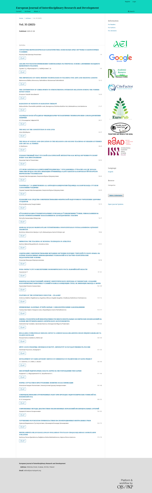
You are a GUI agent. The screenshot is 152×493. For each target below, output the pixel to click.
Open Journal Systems (115, 204)
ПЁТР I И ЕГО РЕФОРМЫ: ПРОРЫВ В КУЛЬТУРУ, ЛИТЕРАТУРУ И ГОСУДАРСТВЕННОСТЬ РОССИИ (54, 347)
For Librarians (112, 31)
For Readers (111, 24)
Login (134, 1)
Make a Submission (116, 195)
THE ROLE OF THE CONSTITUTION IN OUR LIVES (37, 129)
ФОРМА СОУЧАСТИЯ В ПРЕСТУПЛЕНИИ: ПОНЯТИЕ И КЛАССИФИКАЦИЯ (46, 383)
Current (18, 11)
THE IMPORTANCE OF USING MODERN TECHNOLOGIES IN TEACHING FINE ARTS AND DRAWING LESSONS (58, 78)
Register (127, 1)
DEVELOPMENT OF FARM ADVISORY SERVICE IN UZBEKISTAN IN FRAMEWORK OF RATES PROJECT (55, 359)
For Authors (111, 27)
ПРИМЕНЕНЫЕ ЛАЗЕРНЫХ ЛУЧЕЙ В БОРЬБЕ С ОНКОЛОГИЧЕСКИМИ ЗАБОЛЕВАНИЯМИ (52, 307)
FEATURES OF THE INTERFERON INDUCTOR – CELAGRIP (39, 295)
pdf (23, 58)
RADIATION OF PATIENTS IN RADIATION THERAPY (38, 104)
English (110, 172)
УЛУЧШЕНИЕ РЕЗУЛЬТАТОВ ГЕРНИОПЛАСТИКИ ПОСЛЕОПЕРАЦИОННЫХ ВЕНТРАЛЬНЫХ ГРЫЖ (55, 421)
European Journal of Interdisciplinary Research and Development (57, 7)
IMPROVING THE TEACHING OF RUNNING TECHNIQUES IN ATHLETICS (45, 241)
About (36, 11)
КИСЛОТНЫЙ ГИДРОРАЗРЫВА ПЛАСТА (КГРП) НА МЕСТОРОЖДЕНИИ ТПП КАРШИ (50, 371)
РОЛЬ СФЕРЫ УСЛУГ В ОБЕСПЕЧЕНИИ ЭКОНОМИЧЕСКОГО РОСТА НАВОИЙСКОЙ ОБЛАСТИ (53, 269)
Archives (28, 11)
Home (21, 18)
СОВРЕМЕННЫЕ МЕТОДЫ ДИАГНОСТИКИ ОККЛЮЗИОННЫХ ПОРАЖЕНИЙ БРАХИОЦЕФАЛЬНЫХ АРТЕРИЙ (59, 409)
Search (132, 11)
